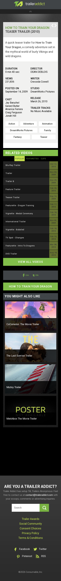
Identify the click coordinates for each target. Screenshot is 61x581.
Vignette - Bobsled (15, 230)
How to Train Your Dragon (27, 28)
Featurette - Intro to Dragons (20, 246)
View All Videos (30, 261)
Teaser (43, 137)
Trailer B (10, 181)
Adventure (28, 123)
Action (11, 123)
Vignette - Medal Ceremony (19, 213)
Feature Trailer (13, 189)
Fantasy (18, 137)
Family (47, 130)
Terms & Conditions (30, 537)
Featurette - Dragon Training (20, 205)
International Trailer (16, 221)
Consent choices (30, 528)
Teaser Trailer (13, 197)
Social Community (30, 523)
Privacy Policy (30, 533)
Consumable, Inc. (34, 572)
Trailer (9, 173)
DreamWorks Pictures (21, 130)
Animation (47, 123)
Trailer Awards (30, 519)
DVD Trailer (11, 254)
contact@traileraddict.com (39, 495)
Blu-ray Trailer (13, 165)
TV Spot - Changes (15, 238)
